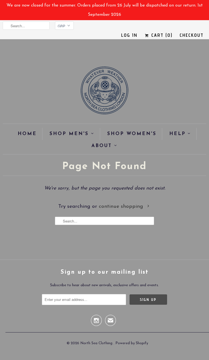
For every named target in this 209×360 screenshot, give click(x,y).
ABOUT (101, 146)
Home (27, 134)
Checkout (192, 35)
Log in (129, 35)
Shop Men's (69, 134)
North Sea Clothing (96, 343)
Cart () (161, 35)
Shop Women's (131, 134)
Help (177, 134)
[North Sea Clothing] (104, 92)
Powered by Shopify (131, 343)
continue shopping (122, 206)
